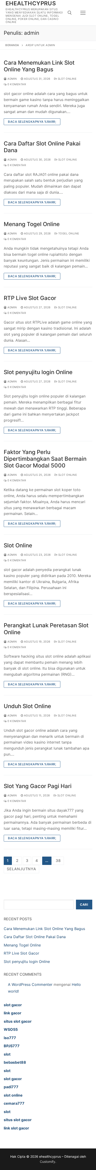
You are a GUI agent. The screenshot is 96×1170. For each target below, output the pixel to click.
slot (7, 1054)
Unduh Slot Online (27, 706)
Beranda (12, 45)
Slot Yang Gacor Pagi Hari (38, 786)
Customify (47, 1162)
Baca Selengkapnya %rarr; (32, 121)
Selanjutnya (21, 869)
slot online (13, 1095)
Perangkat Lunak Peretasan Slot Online (46, 628)
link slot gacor (16, 1128)
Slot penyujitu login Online (38, 372)
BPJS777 (12, 1046)
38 (58, 860)
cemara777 (14, 1103)
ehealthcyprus (31, 3)
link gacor (12, 1013)
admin (12, 78)
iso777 (10, 1037)
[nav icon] (82, 13)
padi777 (11, 1087)
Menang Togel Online (32, 224)
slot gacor (13, 1005)
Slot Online (66, 78)
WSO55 (11, 1029)
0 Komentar (16, 84)
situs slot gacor (18, 1021)
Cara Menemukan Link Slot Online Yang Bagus (39, 66)
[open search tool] (70, 13)
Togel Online (68, 233)
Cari (84, 904)
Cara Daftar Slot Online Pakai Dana (42, 147)
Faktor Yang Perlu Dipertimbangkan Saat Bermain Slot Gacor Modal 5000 (45, 459)
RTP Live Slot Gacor (30, 298)
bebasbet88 (15, 1062)
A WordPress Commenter (30, 984)
